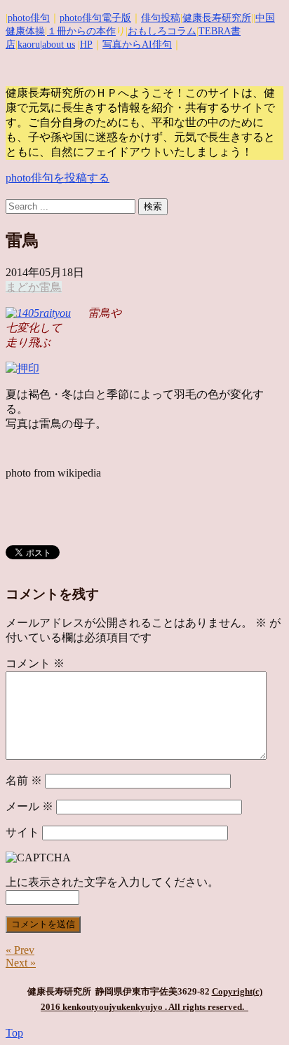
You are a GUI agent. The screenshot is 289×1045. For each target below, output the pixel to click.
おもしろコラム (162, 31)
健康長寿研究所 (216, 18)
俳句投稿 (160, 18)
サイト (22, 832)
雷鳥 (50, 287)
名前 (24, 780)
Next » (21, 963)
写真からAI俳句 (137, 44)
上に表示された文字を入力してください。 (112, 882)
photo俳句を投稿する (57, 178)
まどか (22, 287)
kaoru (29, 44)
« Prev (20, 950)
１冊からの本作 (81, 31)
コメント (35, 663)
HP (86, 44)
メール (29, 806)
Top (14, 1033)
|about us (57, 44)
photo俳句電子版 (95, 18)
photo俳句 (29, 18)
